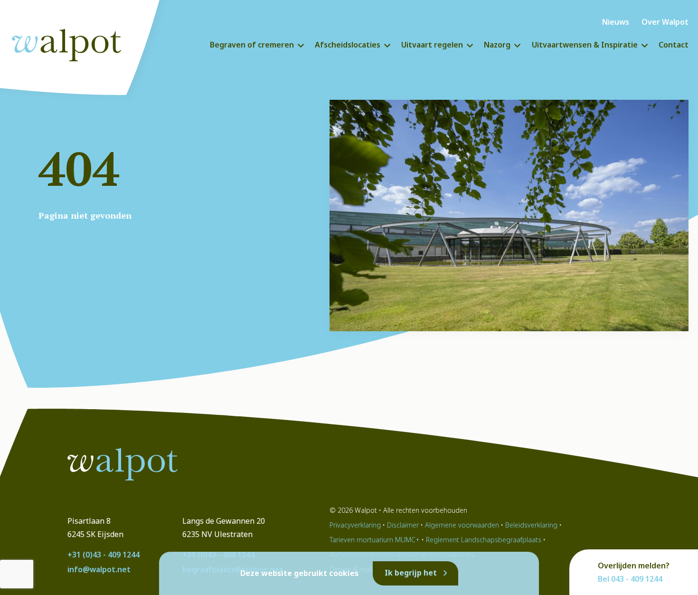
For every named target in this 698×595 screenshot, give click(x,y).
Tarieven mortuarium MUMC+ (375, 539)
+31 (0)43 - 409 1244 (103, 554)
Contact (674, 44)
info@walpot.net (99, 569)
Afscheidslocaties (347, 44)
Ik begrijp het (411, 572)
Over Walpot (665, 22)
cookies (343, 573)
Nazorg (497, 44)
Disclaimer (403, 524)
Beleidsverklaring (531, 524)
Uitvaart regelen (432, 44)
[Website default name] (73, 42)
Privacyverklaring (355, 524)
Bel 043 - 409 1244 (630, 579)
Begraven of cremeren (252, 44)
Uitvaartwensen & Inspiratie (585, 44)
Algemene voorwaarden (462, 524)
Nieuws (615, 22)
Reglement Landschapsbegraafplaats (483, 539)
